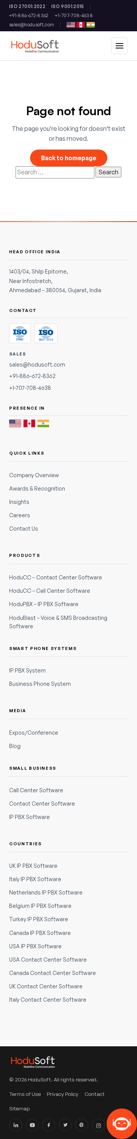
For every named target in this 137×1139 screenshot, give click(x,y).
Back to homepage (68, 158)
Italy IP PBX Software (35, 879)
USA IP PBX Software (35, 946)
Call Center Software (36, 790)
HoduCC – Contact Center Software (55, 577)
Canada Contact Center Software (52, 973)
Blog (15, 746)
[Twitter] (65, 1124)
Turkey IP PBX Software (38, 919)
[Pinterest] (81, 1124)
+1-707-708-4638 (74, 15)
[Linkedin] (15, 1124)
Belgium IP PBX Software (40, 906)
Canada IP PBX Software (40, 933)
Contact (94, 1094)
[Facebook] (48, 1124)
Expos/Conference (33, 732)
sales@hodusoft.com (31, 24)
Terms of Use (25, 1094)
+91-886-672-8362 (29, 15)
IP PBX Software (29, 817)
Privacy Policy (62, 1094)
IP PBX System (27, 670)
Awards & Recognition (37, 488)
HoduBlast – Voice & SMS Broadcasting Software (58, 622)
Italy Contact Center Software (47, 999)
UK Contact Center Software (46, 986)
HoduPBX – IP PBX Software (43, 604)
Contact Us (23, 528)
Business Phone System (40, 684)
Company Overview (34, 475)
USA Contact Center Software (48, 959)
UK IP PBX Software (33, 865)
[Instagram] (98, 1124)
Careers (19, 515)
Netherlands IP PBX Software (46, 892)
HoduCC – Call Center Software (49, 590)
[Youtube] (32, 1124)
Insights (19, 502)
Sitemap (19, 1108)
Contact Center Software (42, 803)
